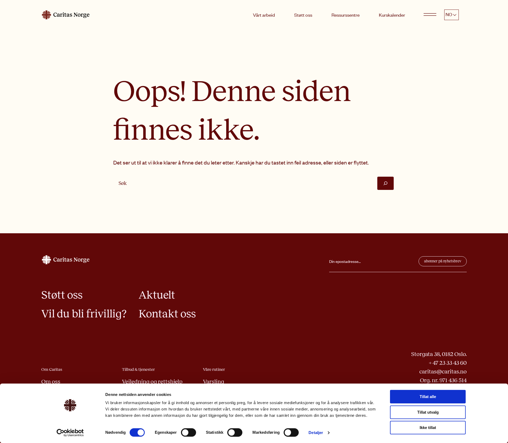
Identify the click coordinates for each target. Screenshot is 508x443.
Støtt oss (303, 15)
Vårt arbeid (264, 15)
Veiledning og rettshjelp (152, 381)
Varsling (213, 381)
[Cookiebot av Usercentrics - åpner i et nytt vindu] (70, 433)
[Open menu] (430, 14)
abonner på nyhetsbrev (442, 261)
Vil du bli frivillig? (83, 314)
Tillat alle (428, 396)
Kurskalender (392, 15)
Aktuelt (157, 295)
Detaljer (316, 432)
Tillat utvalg (428, 412)
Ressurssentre (346, 15)
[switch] (188, 432)
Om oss (50, 381)
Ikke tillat (428, 427)
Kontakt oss (167, 314)
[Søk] (385, 183)
